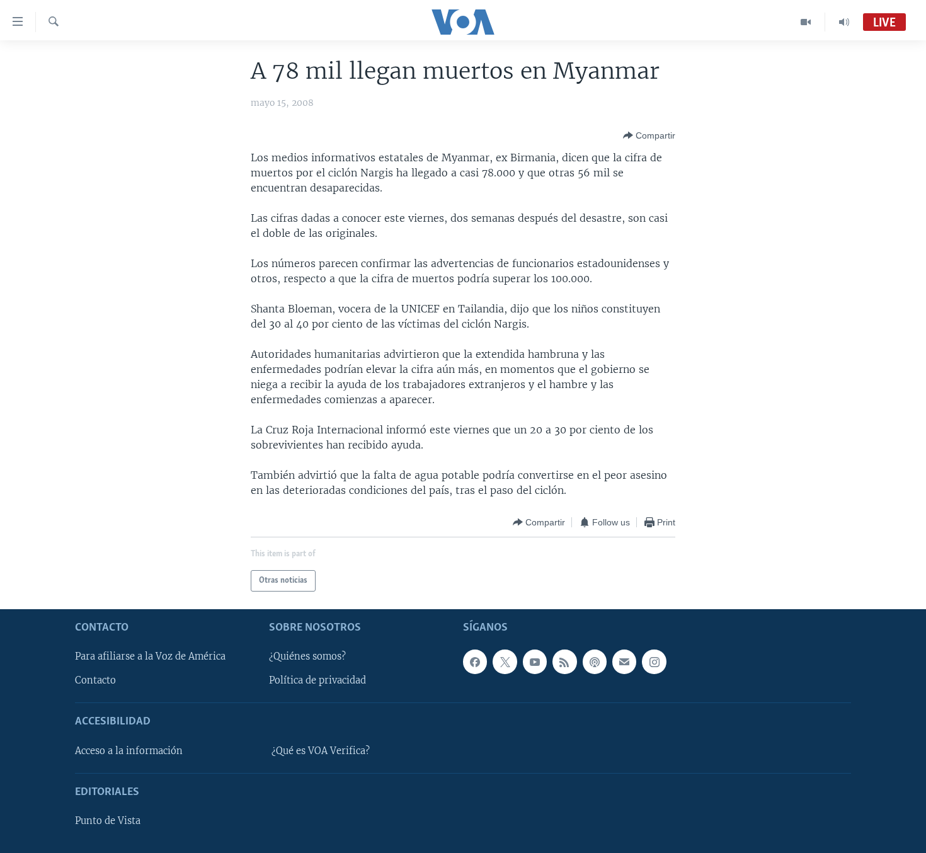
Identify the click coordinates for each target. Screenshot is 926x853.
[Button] (649, 135)
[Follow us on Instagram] (654, 661)
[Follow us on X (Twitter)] (505, 661)
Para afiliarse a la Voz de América (150, 656)
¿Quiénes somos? (307, 656)
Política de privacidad (317, 680)
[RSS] (564, 661)
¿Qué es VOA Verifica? (321, 751)
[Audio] (844, 22)
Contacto (95, 680)
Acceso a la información (129, 751)
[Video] (806, 22)
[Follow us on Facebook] (475, 661)
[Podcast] (595, 661)
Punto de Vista (107, 821)
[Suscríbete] (624, 661)
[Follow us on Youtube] (535, 661)
